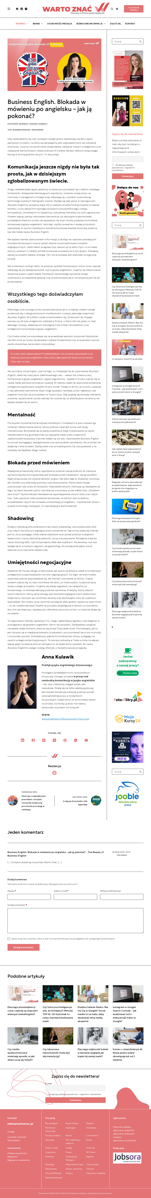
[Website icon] (54, 773)
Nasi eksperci (14, 1140)
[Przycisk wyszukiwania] (140, 41)
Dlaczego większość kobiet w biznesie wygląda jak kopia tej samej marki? (127, 614)
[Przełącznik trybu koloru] (117, 9)
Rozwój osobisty (38, 124)
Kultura (69, 1173)
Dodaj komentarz (17, 905)
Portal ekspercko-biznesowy (76, 1193)
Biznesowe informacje (90, 23)
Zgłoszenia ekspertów (123, 1130)
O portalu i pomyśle (17, 1137)
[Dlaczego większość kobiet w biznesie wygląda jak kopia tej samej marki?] (93, 1035)
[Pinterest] (65, 740)
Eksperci (21, 23)
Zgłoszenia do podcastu (124, 1140)
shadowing (37, 130)
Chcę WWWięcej (53, 1173)
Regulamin (13, 1156)
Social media (92, 1164)
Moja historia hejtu (74, 1164)
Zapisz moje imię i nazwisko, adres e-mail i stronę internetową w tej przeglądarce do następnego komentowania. (63, 939)
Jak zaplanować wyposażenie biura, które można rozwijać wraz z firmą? (126, 452)
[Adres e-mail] (86, 740)
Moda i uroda (51, 1147)
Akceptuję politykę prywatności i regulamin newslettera (123, 168)
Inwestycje (91, 1127)
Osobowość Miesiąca (59, 23)
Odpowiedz (122, 855)
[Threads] (43, 740)
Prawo (69, 1152)
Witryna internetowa (110, 891)
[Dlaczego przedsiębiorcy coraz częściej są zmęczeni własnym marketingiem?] (23, 993)
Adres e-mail (61, 891)
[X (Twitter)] (54, 740)
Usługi (69, 1147)
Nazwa (12, 891)
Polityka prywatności (17, 1153)
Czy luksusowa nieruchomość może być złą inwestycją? (56, 1053)
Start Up (90, 1147)
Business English (21, 130)
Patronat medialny (122, 1127)
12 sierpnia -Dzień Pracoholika (127, 359)
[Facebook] (17, 9)
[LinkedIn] (21, 9)
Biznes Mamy (72, 1123)
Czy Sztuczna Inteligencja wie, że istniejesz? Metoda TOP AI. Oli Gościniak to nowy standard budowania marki (58, 1014)
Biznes (69, 1135)
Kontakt (130, 23)
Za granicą (50, 1152)
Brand (36, 23)
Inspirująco (71, 1127)
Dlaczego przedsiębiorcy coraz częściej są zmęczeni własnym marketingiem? (127, 256)
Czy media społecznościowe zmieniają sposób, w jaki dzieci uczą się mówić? (127, 551)
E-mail (48, 1083)
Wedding (49, 1164)
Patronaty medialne (95, 1173)
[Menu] (9, 8)
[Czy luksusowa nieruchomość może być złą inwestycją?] (58, 1035)
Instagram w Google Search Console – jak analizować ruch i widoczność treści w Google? (127, 389)
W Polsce (90, 1152)
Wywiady (49, 1140)
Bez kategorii (51, 1123)
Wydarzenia (51, 1168)
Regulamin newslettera (19, 1160)
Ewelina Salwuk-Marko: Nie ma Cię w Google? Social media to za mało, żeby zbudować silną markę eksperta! (93, 1014)
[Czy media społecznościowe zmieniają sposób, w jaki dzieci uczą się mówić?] (23, 1035)
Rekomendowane (53, 1177)
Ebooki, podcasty (74, 1168)
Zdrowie (90, 1168)
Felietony (49, 1156)
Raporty (90, 1156)
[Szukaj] (112, 9)
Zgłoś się (115, 23)
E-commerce (92, 1135)
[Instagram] (26, 9)
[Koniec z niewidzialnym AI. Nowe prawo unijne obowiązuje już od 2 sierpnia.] (128, 1035)
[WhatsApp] (75, 740)
